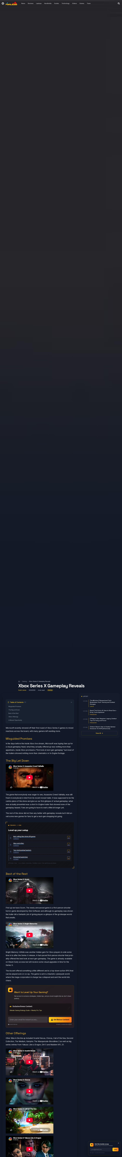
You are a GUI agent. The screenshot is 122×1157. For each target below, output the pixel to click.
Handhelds (47, 3)
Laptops (39, 3)
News (23, 3)
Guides (56, 3)
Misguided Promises (14, 706)
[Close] (118, 1143)
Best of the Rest (13, 713)
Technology (65, 3)
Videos (74, 3)
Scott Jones (22, 690)
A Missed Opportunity (15, 720)
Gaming (24, 681)
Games (81, 3)
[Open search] (118, 3)
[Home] (19, 681)
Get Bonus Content (61, 1019)
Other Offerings (13, 717)
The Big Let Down (14, 710)
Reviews (30, 3)
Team (89, 3)
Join (115, 1149)
